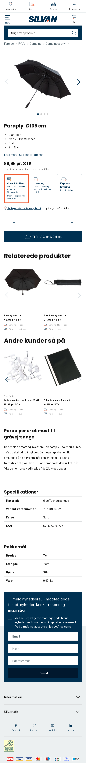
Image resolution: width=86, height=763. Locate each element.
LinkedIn (70, 730)
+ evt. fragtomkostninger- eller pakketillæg (27, 169)
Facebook (16, 730)
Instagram (34, 730)
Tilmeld (43, 673)
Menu (7, 23)
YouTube (52, 730)
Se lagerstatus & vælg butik (24, 208)
